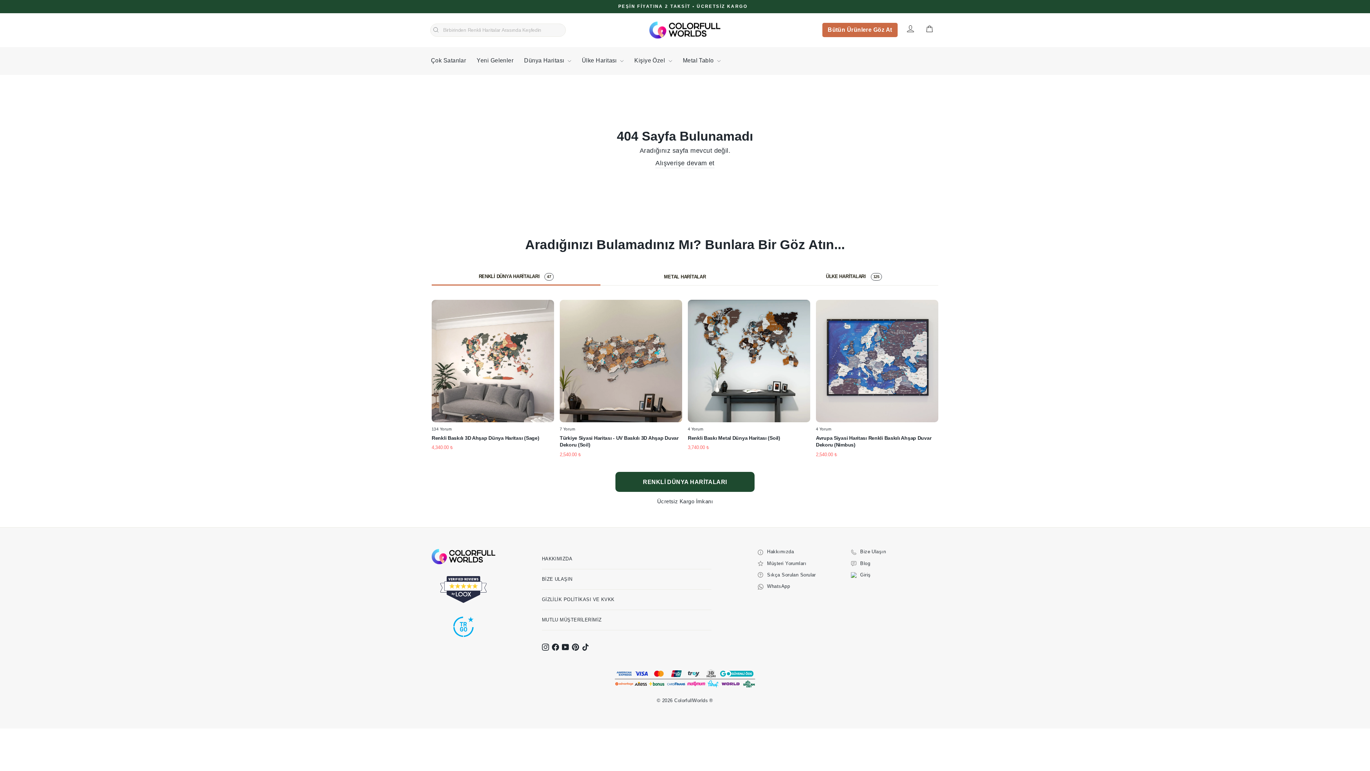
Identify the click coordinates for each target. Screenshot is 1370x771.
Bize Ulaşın (557, 579)
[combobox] (498, 30)
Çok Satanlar (448, 60)
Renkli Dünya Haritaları (515, 276)
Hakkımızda (557, 558)
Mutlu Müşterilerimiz (572, 620)
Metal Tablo (699, 60)
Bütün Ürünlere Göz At (860, 30)
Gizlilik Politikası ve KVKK (578, 599)
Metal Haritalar (685, 276)
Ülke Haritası (600, 60)
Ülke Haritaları (852, 276)
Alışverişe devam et (685, 163)
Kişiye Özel (650, 60)
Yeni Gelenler (495, 60)
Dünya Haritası (545, 60)
